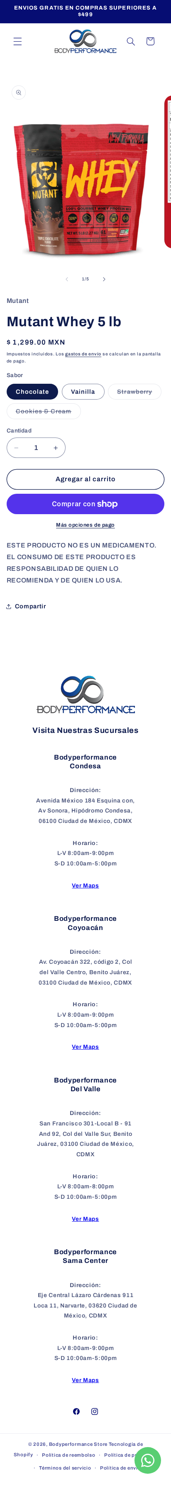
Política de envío (120, 1467)
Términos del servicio (65, 1467)
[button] (17, 41)
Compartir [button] (30, 606)
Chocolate (32, 391)
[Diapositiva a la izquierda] (67, 279)
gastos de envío (83, 354)
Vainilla (83, 391)
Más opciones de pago (85, 525)
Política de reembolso (68, 1455)
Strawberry (139, 394)
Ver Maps (85, 885)
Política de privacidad (130, 1455)
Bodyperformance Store (78, 1444)
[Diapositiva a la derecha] (104, 279)
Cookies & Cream (48, 413)
